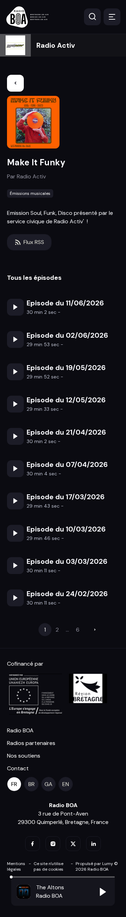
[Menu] (112, 16)
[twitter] (73, 843)
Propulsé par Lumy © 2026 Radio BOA (97, 866)
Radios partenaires (31, 743)
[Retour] (15, 83)
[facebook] (32, 843)
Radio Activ (55, 45)
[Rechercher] (92, 16)
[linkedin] (93, 843)
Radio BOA (20, 730)
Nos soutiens (23, 755)
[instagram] (53, 843)
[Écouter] (15, 307)
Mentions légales (16, 866)
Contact (18, 768)
